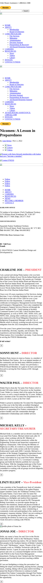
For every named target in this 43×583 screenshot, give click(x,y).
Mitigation (13, 38)
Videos (12, 55)
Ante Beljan (6, 141)
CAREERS (9, 49)
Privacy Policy (5, 256)
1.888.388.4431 (17, 244)
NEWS (7, 198)
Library (12, 58)
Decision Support (16, 42)
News (12, 53)
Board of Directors (17, 84)
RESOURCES (10, 51)
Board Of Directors (17, 32)
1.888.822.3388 (6, 240)
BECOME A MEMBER (14, 201)
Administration (15, 40)
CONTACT (9, 203)
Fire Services (14, 36)
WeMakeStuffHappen (21, 252)
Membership (14, 29)
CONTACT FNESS (12, 62)
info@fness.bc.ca (12, 246)
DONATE (9, 60)
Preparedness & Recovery (19, 45)
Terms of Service (6, 261)
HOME (8, 25)
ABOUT (8, 27)
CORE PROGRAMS (13, 34)
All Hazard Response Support (21, 47)
